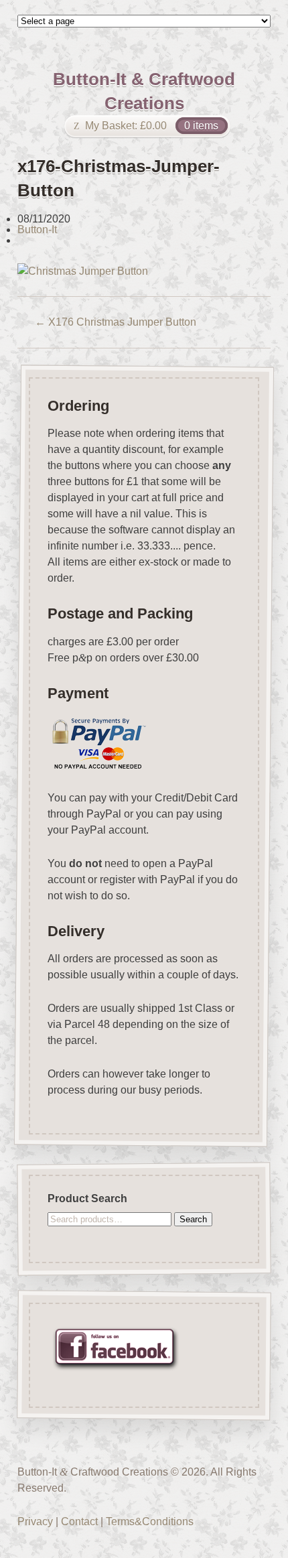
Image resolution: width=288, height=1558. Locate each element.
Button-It (37, 229)
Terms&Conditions (150, 1521)
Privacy (35, 1521)
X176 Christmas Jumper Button (115, 322)
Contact (79, 1521)
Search (193, 1219)
